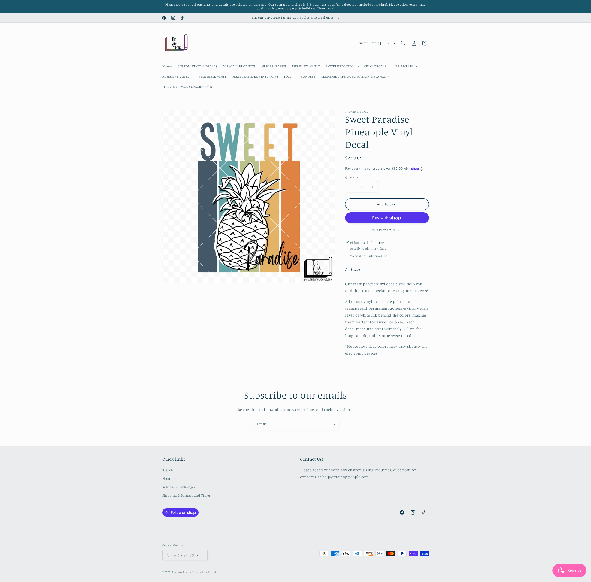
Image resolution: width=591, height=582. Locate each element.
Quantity (351, 177)
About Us (169, 479)
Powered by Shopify (204, 572)
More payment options (387, 229)
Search (167, 470)
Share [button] (355, 269)
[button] (342, 66)
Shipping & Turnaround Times (186, 495)
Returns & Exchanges (179, 487)
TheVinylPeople (181, 572)
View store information (369, 256)
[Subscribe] (333, 424)
